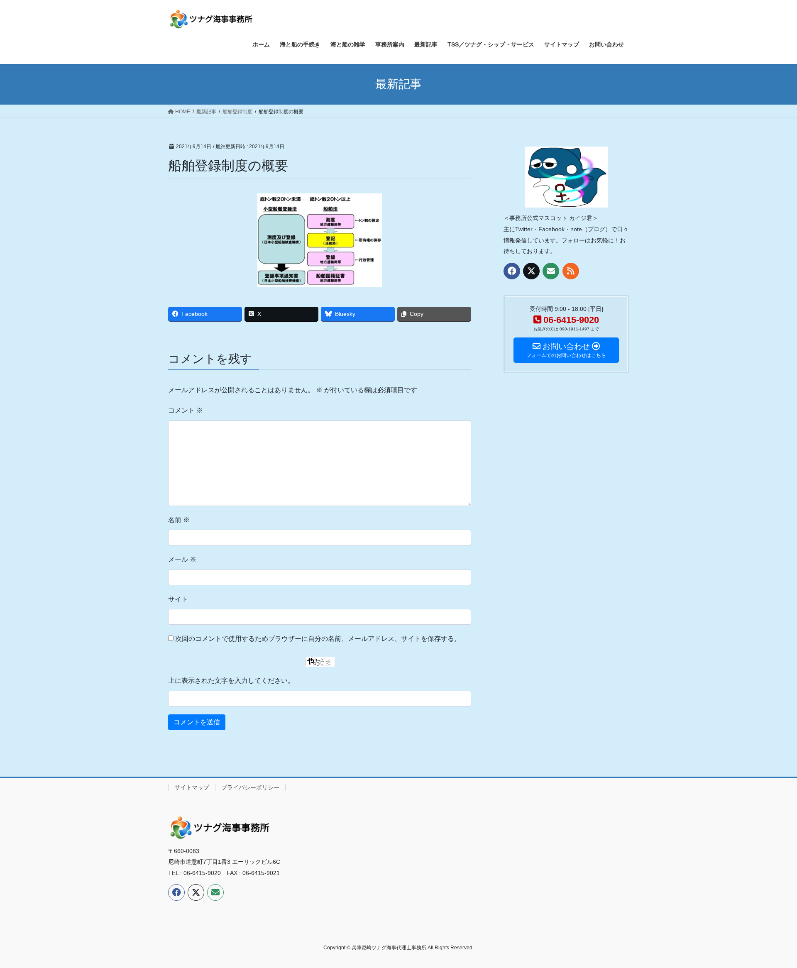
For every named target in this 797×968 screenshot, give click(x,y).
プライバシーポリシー (250, 787)
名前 (179, 519)
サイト (178, 599)
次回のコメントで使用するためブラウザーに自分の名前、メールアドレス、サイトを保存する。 (318, 638)
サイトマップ (191, 787)
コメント (185, 410)
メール (182, 559)
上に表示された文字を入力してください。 (231, 680)
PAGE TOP (771, 931)
